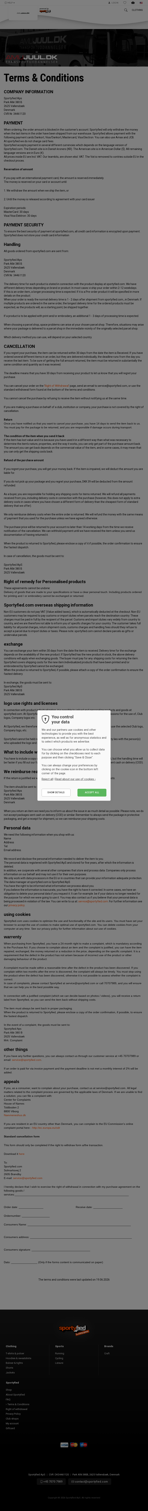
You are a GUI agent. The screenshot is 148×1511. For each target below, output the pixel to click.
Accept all (92, 792)
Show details (56, 792)
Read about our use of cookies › (75, 779)
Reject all (47, 779)
